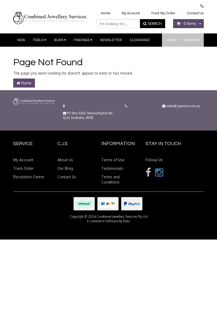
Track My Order (163, 13)
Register (192, 40)
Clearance (140, 40)
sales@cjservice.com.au (182, 106)
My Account (131, 13)
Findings (82, 40)
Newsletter (111, 40)
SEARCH (154, 23)
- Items (188, 23)
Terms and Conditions (110, 179)
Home (105, 13)
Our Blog (65, 168)
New (21, 40)
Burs (59, 40)
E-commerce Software (102, 221)
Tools (38, 40)
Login (171, 40)
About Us (65, 160)
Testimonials (112, 168)
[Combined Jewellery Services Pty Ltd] (50, 14)
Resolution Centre (28, 177)
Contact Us (195, 13)
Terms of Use (112, 160)
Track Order (23, 168)
